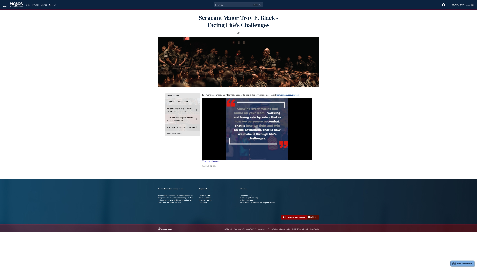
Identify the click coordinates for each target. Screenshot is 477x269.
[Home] (16, 5)
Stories (44, 4)
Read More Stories (174, 133)
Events (35, 4)
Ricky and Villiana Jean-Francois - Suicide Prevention (181, 119)
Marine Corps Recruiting (249, 198)
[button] (443, 4)
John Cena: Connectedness (178, 101)
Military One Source (247, 200)
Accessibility (262, 229)
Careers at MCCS (205, 195)
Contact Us (203, 202)
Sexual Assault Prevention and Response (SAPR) (257, 202)
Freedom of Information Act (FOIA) (245, 229)
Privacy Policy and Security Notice (279, 229)
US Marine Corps (246, 195)
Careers (53, 4)
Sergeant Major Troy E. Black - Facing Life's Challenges (179, 109)
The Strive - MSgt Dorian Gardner (181, 127)
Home (27, 4)
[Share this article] (238, 33)
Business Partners (205, 200)
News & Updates (205, 198)
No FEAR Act (228, 229)
